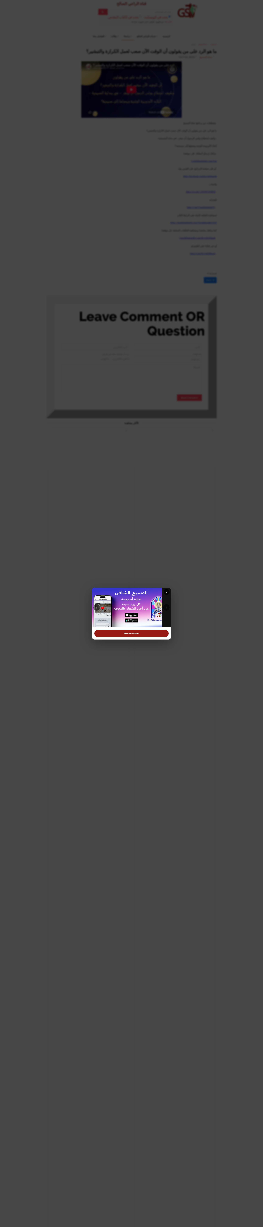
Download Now (131, 633)
